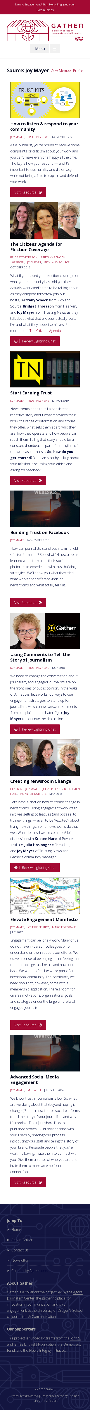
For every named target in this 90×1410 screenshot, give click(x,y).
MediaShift (35, 1090)
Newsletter (20, 1260)
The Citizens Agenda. (45, 330)
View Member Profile (67, 70)
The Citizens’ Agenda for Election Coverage (36, 246)
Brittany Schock (53, 257)
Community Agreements (29, 1270)
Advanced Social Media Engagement (34, 1079)
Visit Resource (25, 192)
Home (16, 1229)
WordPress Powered (24, 1396)
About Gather (22, 1239)
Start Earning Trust (31, 393)
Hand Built (50, 1401)
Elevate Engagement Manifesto (44, 919)
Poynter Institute (33, 794)
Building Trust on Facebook (39, 532)
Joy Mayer (17, 137)
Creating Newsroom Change (40, 781)
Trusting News (38, 137)
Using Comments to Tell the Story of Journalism (40, 657)
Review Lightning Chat (38, 341)
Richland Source (56, 262)
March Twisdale (64, 927)
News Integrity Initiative (47, 1350)
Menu (40, 48)
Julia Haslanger (54, 789)
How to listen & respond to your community (44, 126)
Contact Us (20, 1250)
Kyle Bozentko (38, 927)
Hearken (18, 262)
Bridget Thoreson (24, 257)
